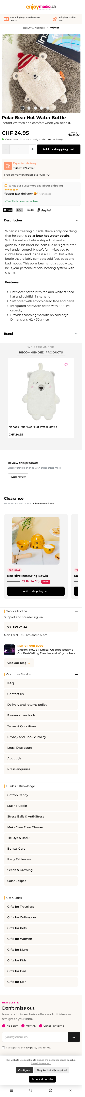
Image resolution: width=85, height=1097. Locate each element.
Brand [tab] (8, 333)
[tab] (41, 220)
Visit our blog (16, 662)
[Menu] (11, 1090)
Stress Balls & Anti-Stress (25, 816)
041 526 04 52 (17, 626)
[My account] (70, 1090)
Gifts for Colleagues (22, 917)
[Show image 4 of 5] (41, 108)
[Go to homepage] (41, 7)
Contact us (15, 694)
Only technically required (52, 1070)
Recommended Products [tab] (41, 352)
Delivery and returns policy (27, 704)
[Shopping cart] (50, 1090)
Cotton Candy (17, 795)
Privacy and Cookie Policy (26, 737)
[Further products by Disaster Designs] (74, 134)
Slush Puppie (17, 806)
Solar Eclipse (16, 881)
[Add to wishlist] (74, 39)
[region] (41, 73)
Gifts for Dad (16, 971)
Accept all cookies (42, 1079)
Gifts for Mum (17, 949)
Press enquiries (18, 769)
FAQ (10, 683)
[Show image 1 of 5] (22, 108)
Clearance (14, 498)
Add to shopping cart (59, 149)
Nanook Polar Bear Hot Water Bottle (33, 426)
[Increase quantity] (32, 149)
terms (46, 1047)
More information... (41, 1063)
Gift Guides (14, 898)
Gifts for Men (16, 982)
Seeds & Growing (20, 870)
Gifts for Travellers (20, 906)
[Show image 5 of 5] (47, 108)
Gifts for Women (19, 939)
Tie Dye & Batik (18, 838)
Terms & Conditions (22, 726)
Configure (24, 1070)
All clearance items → (45, 503)
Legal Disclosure (19, 748)
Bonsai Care (16, 848)
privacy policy (29, 1047)
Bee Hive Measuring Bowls (27, 576)
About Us (14, 758)
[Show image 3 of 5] (35, 108)
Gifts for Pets (17, 928)
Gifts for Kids (16, 960)
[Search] (30, 1090)
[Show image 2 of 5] (28, 108)
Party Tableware (19, 859)
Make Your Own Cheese (25, 827)
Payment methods (21, 715)
